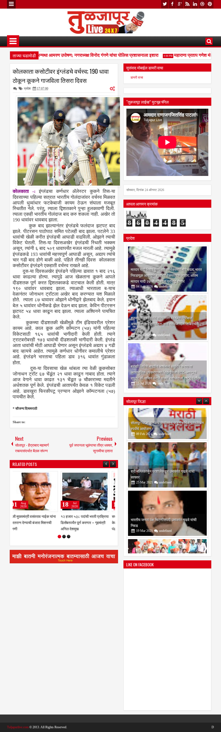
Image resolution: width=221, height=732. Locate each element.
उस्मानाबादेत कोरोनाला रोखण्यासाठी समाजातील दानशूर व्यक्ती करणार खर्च (88, 522)
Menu (11, 4)
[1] (59, 536)
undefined (165, 286)
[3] (68, 536)
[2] (64, 536)
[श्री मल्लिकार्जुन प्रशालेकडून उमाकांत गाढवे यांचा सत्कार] (167, 432)
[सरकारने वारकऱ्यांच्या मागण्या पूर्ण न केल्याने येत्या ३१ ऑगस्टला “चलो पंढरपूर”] (38, 491)
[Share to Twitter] (50, 476)
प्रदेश (27, 88)
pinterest (209, 4)
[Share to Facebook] (44, 476)
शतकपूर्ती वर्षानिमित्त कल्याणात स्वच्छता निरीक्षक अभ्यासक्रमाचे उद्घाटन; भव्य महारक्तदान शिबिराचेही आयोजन (165, 323)
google (179, 4)
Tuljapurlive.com (18, 727)
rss (187, 4)
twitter (164, 4)
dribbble (202, 4)
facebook (172, 4)
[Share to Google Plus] (56, 476)
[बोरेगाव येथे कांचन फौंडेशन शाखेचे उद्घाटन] (167, 529)
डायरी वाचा (136, 77)
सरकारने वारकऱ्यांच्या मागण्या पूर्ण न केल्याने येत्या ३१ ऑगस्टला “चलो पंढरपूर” (36, 522)
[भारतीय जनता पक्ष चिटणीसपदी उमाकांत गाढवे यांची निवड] (167, 480)
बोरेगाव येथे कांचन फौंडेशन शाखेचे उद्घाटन (159, 541)
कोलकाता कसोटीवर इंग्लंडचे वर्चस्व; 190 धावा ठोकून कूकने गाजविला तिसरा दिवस (61, 75)
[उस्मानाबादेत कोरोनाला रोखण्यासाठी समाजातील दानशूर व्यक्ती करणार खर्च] (89, 491)
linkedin (194, 4)
